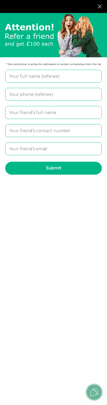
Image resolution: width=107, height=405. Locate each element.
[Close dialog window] (99, 6)
